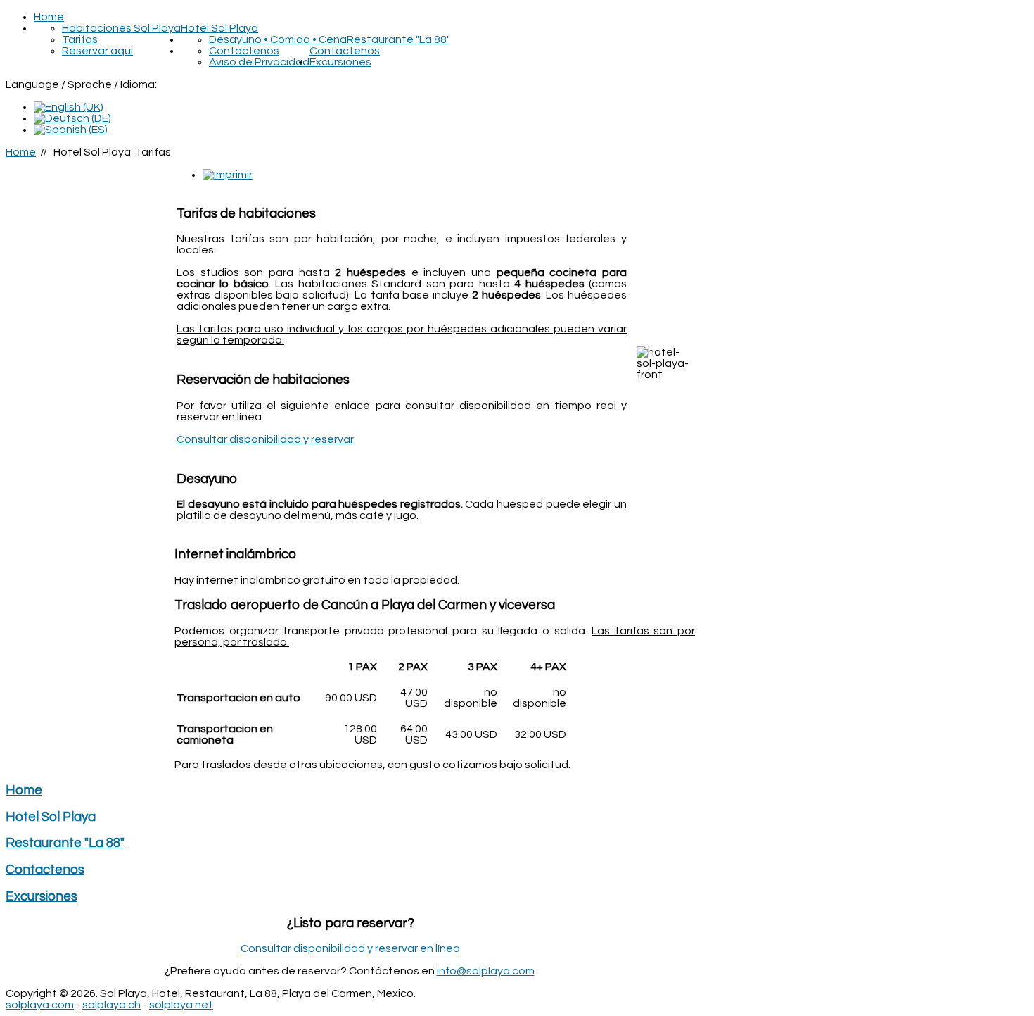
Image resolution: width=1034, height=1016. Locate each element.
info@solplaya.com (486, 971)
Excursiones (340, 62)
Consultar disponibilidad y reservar (265, 439)
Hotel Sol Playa (219, 28)
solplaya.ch (111, 1004)
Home (49, 17)
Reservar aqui (97, 50)
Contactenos (344, 50)
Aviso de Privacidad (259, 62)
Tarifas (80, 39)
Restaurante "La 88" (398, 39)
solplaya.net (181, 1004)
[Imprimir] (228, 174)
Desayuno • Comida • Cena (278, 39)
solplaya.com (40, 1004)
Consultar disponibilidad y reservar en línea (350, 948)
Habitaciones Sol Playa (121, 28)
